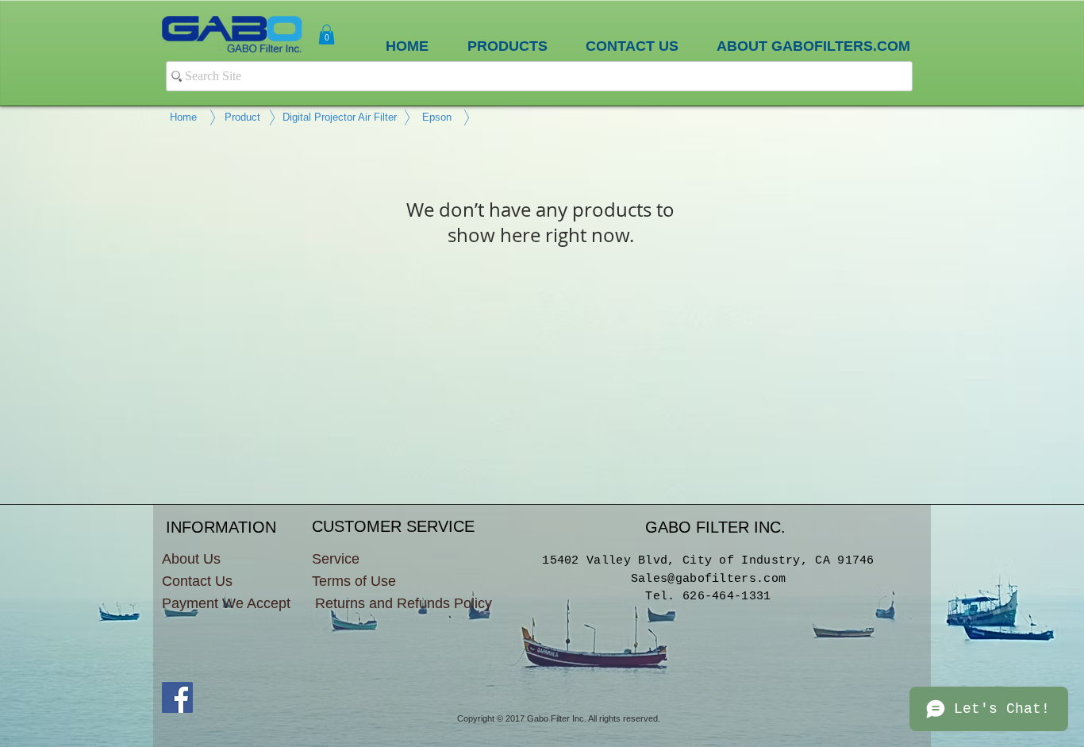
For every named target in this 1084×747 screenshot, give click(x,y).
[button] (326, 34)
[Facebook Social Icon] (177, 697)
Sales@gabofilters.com (708, 579)
